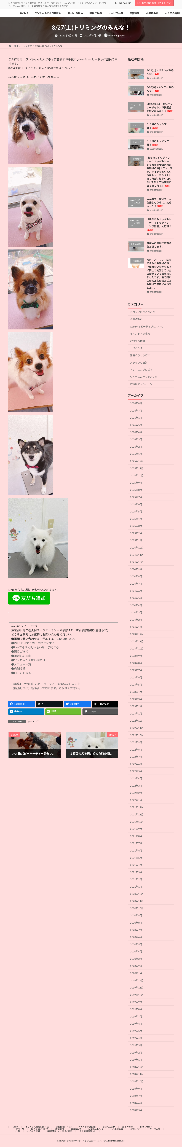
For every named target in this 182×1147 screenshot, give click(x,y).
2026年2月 (136, 446)
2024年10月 (137, 561)
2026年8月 (136, 403)
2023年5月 (136, 684)
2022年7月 (136, 756)
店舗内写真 (76, 1129)
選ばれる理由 (108, 1127)
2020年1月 (136, 973)
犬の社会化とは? (63, 1127)
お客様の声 (136, 319)
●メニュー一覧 (21, 664)
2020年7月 (136, 929)
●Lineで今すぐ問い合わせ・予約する (35, 647)
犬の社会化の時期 (86, 1127)
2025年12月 (137, 461)
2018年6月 (136, 1103)
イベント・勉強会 (140, 333)
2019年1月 (136, 1059)
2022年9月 (136, 742)
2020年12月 (137, 893)
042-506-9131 (125, 3)
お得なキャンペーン (141, 384)
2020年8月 (136, 922)
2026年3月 (136, 439)
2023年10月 (137, 648)
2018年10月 (137, 1081)
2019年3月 (136, 1045)
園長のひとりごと (140, 355)
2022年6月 (136, 763)
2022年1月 (136, 800)
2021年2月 (136, 879)
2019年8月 (136, 1009)
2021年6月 (136, 850)
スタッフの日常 (139, 362)
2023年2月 (136, 706)
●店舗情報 (18, 668)
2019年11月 (137, 987)
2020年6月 (136, 937)
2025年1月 (136, 540)
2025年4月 (136, 518)
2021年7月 (136, 843)
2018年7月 (136, 1095)
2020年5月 (136, 944)
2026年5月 (136, 424)
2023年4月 (136, 691)
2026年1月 (136, 453)
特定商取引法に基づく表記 (59, 1131)
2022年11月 (137, 727)
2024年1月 (136, 626)
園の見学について (39, 1129)
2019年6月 (136, 1023)
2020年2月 (136, 966)
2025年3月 (136, 525)
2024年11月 (137, 554)
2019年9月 (136, 1002)
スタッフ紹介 (146, 1127)
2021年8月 (136, 836)
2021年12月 (137, 807)
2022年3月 (136, 785)
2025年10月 (137, 475)
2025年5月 (136, 511)
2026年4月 (136, 432)
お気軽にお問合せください (156, 2)
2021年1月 (136, 886)
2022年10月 (137, 735)
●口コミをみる (21, 673)
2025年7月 (136, 497)
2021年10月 (137, 821)
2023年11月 (137, 641)
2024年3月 (136, 612)
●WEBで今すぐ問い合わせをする (33, 643)
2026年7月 (136, 410)
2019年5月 (136, 1030)
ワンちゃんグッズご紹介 (143, 376)
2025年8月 (136, 489)
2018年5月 (136, 1110)
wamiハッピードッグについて (146, 326)
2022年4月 (136, 778)
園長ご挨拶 (127, 1127)
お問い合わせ (136, 1129)
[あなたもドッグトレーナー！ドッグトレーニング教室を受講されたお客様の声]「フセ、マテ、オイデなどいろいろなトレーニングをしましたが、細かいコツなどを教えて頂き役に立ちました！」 (159, 171)
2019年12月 (137, 980)
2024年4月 (136, 605)
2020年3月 (136, 958)
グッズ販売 (155, 1129)
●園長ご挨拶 (19, 651)
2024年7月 (136, 583)
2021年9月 (136, 828)
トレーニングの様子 (141, 369)
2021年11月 (137, 814)
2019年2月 (136, 1052)
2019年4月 (136, 1038)
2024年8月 (136, 576)
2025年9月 (136, 482)
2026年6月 (136, 417)
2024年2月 (136, 619)
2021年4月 (136, 864)
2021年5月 (136, 857)
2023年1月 (136, 713)
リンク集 (16, 1131)
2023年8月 (136, 663)
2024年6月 (136, 590)
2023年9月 (136, 655)
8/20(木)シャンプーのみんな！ (160, 89)
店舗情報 (59, 1129)
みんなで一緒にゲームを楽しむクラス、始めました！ (159, 202)
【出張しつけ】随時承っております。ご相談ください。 (47, 688)
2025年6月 (136, 504)
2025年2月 (136, 533)
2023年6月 (136, 677)
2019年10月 (137, 994)
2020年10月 (137, 908)
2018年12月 (137, 1066)
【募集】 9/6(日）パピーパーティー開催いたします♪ (45, 684)
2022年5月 (136, 771)
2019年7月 (136, 1016)
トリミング (33, 721)
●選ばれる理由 (21, 655)
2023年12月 (137, 634)
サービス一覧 (18, 1129)
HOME (15, 1127)
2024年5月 (136, 598)
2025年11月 (137, 468)
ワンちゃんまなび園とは (37, 1127)
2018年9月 (136, 1088)
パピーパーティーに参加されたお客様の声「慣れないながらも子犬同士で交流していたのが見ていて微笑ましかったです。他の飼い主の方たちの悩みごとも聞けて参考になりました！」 (159, 273)
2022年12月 (137, 720)
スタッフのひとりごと (142, 312)
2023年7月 (136, 670)
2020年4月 (136, 951)
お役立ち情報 (137, 340)
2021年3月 (136, 872)
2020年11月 (137, 900)
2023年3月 (136, 699)
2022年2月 (136, 792)
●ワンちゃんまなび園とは (28, 660)
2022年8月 (136, 749)
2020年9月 (136, 915)
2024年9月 (136, 569)
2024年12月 (137, 547)
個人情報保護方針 (87, 1131)
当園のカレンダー (96, 1129)
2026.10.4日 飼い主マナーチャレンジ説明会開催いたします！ (160, 107)
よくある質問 (33, 1131)
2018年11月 (137, 1074)
